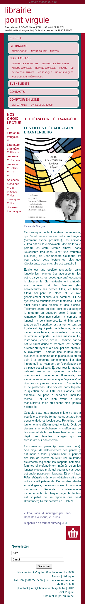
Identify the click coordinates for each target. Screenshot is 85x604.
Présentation (19, 51)
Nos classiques (64, 72)
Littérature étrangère (55, 64)
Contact (23, 588)
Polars (63, 68)
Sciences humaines (23, 72)
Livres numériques (42, 105)
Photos (54, 51)
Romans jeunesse (45, 68)
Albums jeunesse (22, 68)
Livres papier (19, 105)
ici (66, 523)
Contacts (17, 91)
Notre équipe (39, 51)
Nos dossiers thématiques (27, 77)
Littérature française (25, 64)
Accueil (16, 38)
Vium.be (68, 596)
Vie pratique (45, 72)
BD (72, 68)
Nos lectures (21, 58)
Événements (19, 83)
